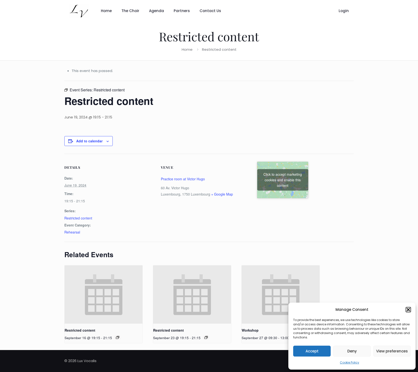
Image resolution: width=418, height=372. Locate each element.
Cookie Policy (349, 362)
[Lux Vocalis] (79, 11)
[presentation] (103, 294)
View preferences (392, 351)
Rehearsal (72, 232)
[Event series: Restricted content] (117, 337)
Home (187, 49)
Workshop (250, 330)
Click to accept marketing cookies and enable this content (282, 180)
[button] (408, 309)
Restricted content (78, 218)
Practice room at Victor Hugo (183, 178)
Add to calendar (89, 141)
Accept (312, 351)
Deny (352, 351)
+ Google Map (222, 194)
